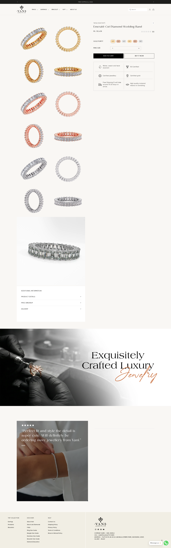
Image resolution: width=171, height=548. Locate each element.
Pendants (11, 524)
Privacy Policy (52, 527)
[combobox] (137, 9)
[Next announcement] (153, 2)
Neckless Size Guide (33, 536)
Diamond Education (33, 542)
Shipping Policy (53, 524)
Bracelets (11, 527)
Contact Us (51, 521)
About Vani (30, 521)
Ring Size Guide (32, 530)
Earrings (10, 521)
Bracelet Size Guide (33, 539)
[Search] (130, 9)
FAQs (28, 527)
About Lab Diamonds (33, 524)
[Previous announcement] (17, 2)
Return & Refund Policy (55, 533)
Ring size (96, 48)
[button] (34, 10)
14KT (113, 41)
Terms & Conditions (54, 530)
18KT (129, 41)
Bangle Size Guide (33, 533)
